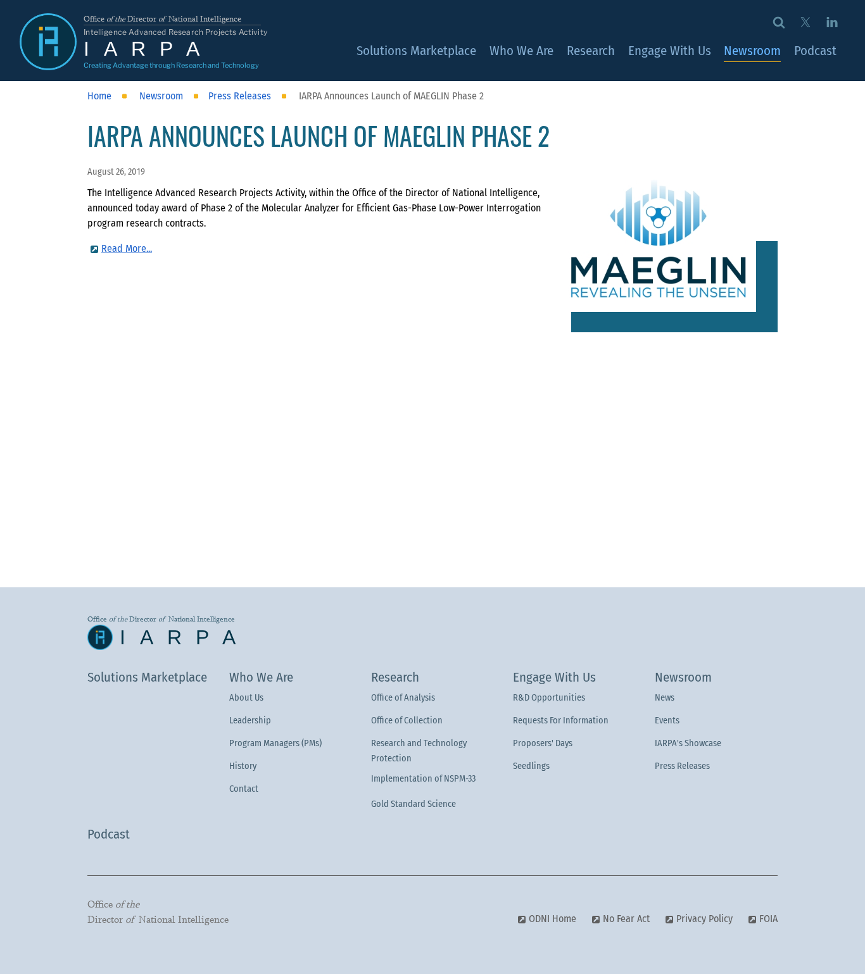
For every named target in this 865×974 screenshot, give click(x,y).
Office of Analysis (403, 697)
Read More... (126, 248)
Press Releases (682, 766)
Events (667, 720)
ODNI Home (552, 919)
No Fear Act (626, 919)
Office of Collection (407, 720)
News (664, 697)
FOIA (768, 919)
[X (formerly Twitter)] (805, 21)
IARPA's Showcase (688, 743)
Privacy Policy (704, 919)
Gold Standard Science (413, 804)
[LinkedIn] (831, 21)
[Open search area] (779, 21)
